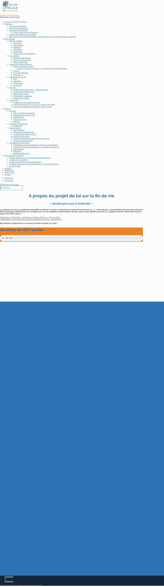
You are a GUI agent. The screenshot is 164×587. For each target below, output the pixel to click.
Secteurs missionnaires (18, 30)
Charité (16, 71)
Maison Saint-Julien (21, 136)
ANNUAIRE (18, 126)
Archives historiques (21, 153)
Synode (12, 88)
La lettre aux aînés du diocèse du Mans (25, 162)
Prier (15, 79)
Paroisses (8, 24)
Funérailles (17, 52)
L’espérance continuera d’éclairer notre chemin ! (32, 107)
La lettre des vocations (18, 160)
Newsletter (8, 181)
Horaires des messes (22, 58)
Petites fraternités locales (23, 66)
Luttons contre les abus (23, 141)
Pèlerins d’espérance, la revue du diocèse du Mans (34, 105)
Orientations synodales (22, 96)
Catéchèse (17, 49)
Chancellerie (18, 149)
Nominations (18, 117)
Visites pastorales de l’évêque (25, 32)
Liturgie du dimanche (22, 60)
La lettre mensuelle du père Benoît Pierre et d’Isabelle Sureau (34, 164)
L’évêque (12, 111)
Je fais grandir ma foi (17, 77)
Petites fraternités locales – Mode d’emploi (30, 90)
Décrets (16, 122)
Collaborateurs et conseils (24, 115)
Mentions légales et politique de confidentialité (30, 585)
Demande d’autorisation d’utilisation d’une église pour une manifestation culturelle (42, 37)
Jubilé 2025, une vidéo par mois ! (26, 102)
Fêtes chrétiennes (20, 62)
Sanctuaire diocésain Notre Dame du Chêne (31, 139)
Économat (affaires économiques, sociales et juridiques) (36, 147)
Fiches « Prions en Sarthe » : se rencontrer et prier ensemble (42, 68)
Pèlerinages (18, 83)
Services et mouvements (23, 132)
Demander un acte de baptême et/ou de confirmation (35, 145)
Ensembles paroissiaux (18, 28)
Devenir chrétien (15, 41)
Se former (17, 85)
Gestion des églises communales (22, 35)
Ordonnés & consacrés (18, 124)
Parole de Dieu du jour (9, 15)
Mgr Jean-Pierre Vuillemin (23, 113)
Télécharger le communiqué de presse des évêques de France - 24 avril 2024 (30, 219)
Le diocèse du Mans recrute (24, 134)
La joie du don (15, 166)
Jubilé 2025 (13, 100)
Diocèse (7, 109)
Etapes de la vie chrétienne (24, 54)
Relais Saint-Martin (21, 94)
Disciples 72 (18, 75)
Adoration (17, 81)
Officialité (17, 151)
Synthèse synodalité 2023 (23, 92)
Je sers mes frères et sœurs (20, 64)
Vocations (17, 43)
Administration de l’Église (19, 143)
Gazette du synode (21, 98)
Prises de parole (20, 119)
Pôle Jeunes (18, 45)
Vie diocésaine (15, 128)
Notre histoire (18, 130)
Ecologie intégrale (20, 73)
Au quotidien (14, 56)
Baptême (17, 47)
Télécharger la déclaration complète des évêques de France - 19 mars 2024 (30, 217)
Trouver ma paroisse (17, 26)
